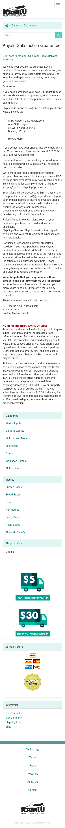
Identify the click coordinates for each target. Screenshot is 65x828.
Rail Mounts (12, 509)
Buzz (8, 726)
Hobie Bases (13, 524)
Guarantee (30, 25)
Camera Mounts (15, 430)
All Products (12, 468)
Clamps (10, 502)
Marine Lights (13, 423)
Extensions (12, 445)
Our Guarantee (14, 713)
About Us (32, 781)
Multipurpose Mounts (18, 438)
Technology (32, 749)
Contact (32, 789)
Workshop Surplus (16, 461)
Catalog (16, 25)
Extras (9, 453)
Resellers (32, 773)
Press (32, 765)
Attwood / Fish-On (16, 532)
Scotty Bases (13, 517)
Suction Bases (14, 487)
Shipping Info (13, 722)
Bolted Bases (13, 494)
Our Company (14, 717)
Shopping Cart (14, 543)
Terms (32, 757)
